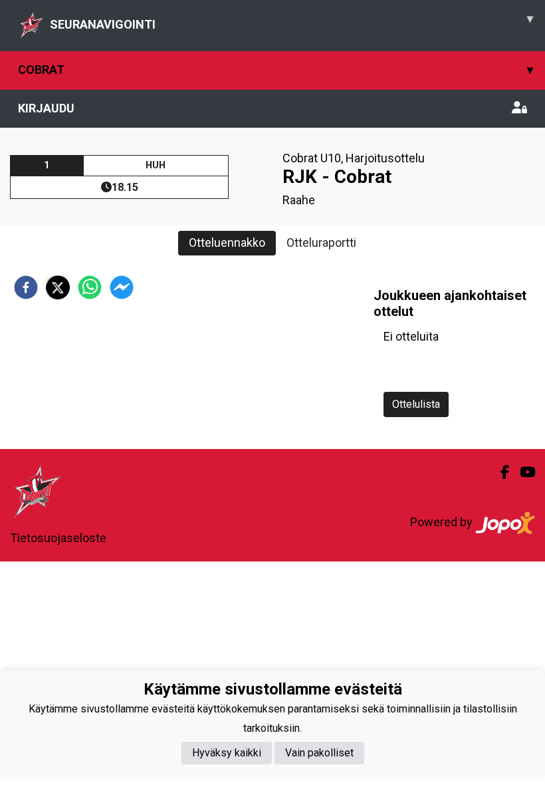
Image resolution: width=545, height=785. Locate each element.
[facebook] (26, 287)
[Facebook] (499, 472)
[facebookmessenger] (122, 287)
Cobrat (275, 70)
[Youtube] (522, 472)
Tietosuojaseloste (58, 538)
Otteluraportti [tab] (321, 242)
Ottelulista (416, 404)
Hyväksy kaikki (226, 752)
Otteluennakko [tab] (227, 242)
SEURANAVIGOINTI (291, 21)
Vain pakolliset (319, 752)
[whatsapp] (90, 287)
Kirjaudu (46, 108)
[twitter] (58, 287)
